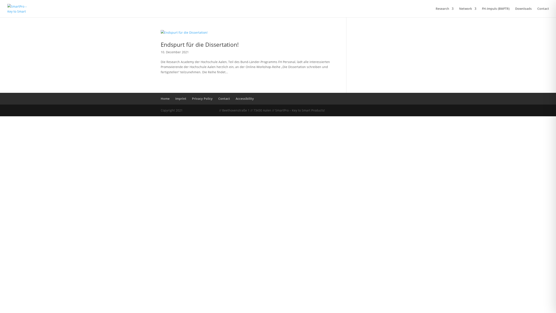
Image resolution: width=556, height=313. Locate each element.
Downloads (523, 9)
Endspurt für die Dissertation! (200, 44)
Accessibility (245, 99)
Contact (543, 9)
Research (442, 9)
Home (165, 99)
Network (465, 9)
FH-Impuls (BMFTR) (496, 9)
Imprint (180, 99)
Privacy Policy (202, 99)
